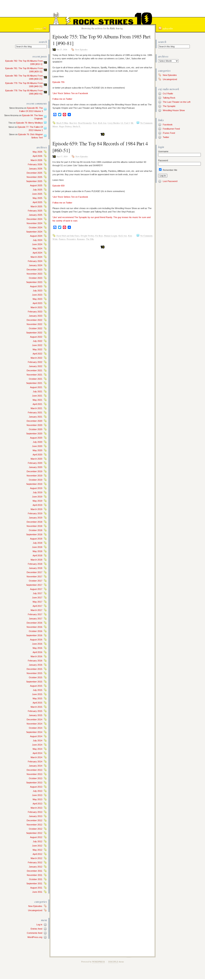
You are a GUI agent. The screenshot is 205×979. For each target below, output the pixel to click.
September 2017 (34, 585)
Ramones (81, 239)
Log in (39, 924)
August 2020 (36, 438)
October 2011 (35, 879)
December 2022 (34, 320)
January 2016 (35, 665)
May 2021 (37, 400)
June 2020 (37, 446)
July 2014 (37, 740)
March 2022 (36, 358)
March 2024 (36, 257)
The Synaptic (169, 106)
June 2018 (37, 547)
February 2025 (35, 210)
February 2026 (35, 164)
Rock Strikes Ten (102, 9)
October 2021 (35, 379)
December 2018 (34, 522)
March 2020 (36, 459)
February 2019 (35, 513)
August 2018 (36, 538)
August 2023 (36, 286)
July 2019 (37, 492)
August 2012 (36, 837)
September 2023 (34, 282)
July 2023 (37, 290)
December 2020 (34, 421)
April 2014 (37, 753)
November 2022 (34, 324)
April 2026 (37, 156)
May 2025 (37, 198)
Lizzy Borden (114, 123)
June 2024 (37, 244)
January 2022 (35, 366)
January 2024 (35, 265)
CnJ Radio (168, 93)
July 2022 (37, 341)
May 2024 (37, 248)
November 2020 (34, 425)
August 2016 (36, 639)
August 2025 (36, 185)
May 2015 (37, 698)
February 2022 (35, 362)
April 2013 (37, 803)
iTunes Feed (169, 133)
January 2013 (35, 816)
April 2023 (37, 303)
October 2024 (35, 227)
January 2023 (35, 316)
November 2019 (34, 475)
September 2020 (34, 433)
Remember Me (169, 170)
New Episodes (35, 906)
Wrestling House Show (174, 110)
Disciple (113, 961)
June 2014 (37, 745)
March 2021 (36, 408)
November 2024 (34, 223)
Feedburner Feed (171, 129)
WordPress (98, 961)
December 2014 (34, 719)
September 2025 (34, 181)
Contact (38, 28)
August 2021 (36, 387)
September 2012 (34, 833)
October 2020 (35, 429)
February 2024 (35, 261)
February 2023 (35, 311)
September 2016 (34, 635)
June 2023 (37, 295)
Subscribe (168, 28)
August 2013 (36, 787)
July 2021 (37, 391)
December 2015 (34, 669)
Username (163, 151)
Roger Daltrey (65, 126)
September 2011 (34, 883)
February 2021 (35, 412)
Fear (95, 123)
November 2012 (34, 824)
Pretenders (71, 239)
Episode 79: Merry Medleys (29, 123)
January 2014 (35, 766)
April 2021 (37, 404)
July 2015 (37, 690)
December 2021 (34, 370)
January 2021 (35, 417)
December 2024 (34, 219)
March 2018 (36, 559)
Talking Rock (169, 98)
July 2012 (37, 841)
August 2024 (36, 236)
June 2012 (37, 845)
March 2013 (36, 808)
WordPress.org (34, 937)
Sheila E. (77, 126)
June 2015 (37, 694)
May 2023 (37, 299)
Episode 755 (58, 82)
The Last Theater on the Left (176, 102)
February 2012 (35, 862)
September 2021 (34, 383)
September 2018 (34, 534)
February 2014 (35, 761)
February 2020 (35, 463)
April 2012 (37, 854)
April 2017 (37, 606)
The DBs (90, 239)
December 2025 (34, 173)
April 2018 (37, 555)
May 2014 (37, 749)
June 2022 (37, 345)
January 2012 (35, 866)
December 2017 (34, 572)
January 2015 (35, 715)
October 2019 (35, 480)
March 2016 (36, 656)
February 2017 (35, 614)
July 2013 (37, 791)
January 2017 (35, 618)
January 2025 (35, 215)
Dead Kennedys (85, 123)
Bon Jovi (73, 123)
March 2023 (36, 307)
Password (163, 160)
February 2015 (35, 711)
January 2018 (35, 568)
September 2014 (34, 732)
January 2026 (35, 168)
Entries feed (36, 929)
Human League (110, 235)
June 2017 (37, 597)
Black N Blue (62, 123)
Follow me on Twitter (62, 99)
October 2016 (35, 631)
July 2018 (37, 543)
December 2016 (34, 623)
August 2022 (36, 337)
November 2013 (34, 774)
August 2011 (36, 887)
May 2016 (37, 648)
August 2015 (36, 686)
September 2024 (34, 231)
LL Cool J (125, 123)
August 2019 (36, 488)
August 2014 (36, 736)
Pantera (62, 239)
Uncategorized (35, 910)
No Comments (146, 123)
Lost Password (170, 181)
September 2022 (34, 332)
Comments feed (34, 933)
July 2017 (37, 593)
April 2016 (37, 652)
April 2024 (37, 253)
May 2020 (37, 450)
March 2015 (36, 707)
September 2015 (34, 681)
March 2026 (36, 160)
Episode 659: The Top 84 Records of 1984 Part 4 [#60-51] (100, 146)
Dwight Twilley (87, 235)
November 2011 (34, 875)
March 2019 (36, 509)
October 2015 (35, 677)
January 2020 (35, 467)
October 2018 (35, 530)
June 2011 (37, 892)
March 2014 (36, 757)
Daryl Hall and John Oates (67, 235)
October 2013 (35, 778)
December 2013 (34, 770)
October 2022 (35, 328)
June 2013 (37, 795)
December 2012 (34, 820)
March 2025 (36, 206)
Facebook (168, 124)
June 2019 (37, 496)
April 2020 (37, 454)
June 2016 (37, 644)
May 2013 (37, 799)
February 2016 (35, 660)
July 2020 (37, 442)
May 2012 (37, 850)
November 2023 (34, 274)
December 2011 (34, 871)
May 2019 (37, 501)
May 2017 (37, 602)
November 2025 (34, 177)
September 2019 (34, 484)
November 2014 (34, 723)
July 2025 (37, 189)
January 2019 (35, 517)
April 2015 (37, 702)
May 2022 (37, 349)
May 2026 (37, 152)
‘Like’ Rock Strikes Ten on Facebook (70, 93)
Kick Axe (102, 123)
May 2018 (37, 551)
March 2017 (36, 610)
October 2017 (35, 581)
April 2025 (37, 202)
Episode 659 (58, 185)
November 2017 (34, 576)
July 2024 (37, 240)
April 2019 (37, 505)
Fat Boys (99, 235)
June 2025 (37, 194)
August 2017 (36, 589)
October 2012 (35, 829)
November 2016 (34, 627)
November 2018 (34, 526)
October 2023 (35, 278)
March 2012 (36, 858)
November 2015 (34, 673)
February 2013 (35, 812)
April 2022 (37, 353)
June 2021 (37, 395)
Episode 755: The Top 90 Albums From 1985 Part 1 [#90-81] (101, 39)
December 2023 (34, 269)
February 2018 (35, 564)
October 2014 (35, 728)
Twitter (166, 137)
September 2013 (34, 782)
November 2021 (34, 374)
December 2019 (34, 471)
